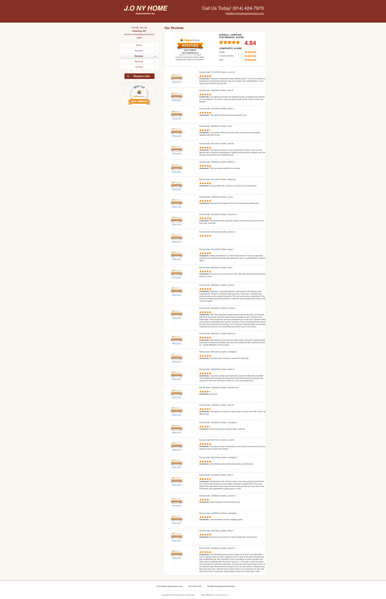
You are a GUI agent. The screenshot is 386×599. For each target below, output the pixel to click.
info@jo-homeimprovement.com (244, 13)
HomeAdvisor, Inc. (222, 595)
